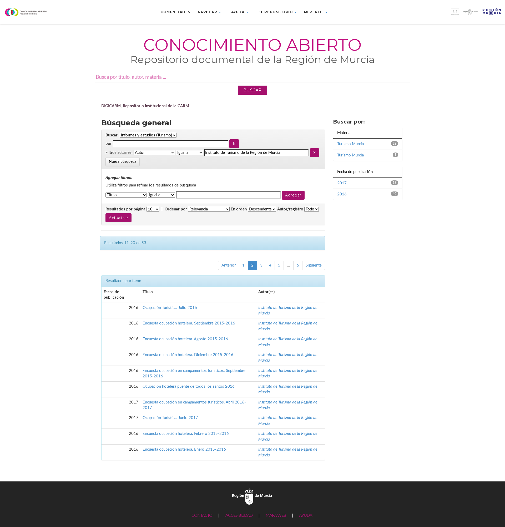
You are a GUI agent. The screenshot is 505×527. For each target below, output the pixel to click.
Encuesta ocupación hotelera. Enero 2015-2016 (184, 449)
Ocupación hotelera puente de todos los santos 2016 (189, 386)
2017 (342, 183)
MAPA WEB (276, 515)
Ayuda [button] (238, 12)
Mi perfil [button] (314, 12)
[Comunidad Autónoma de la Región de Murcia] (252, 496)
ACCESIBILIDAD (238, 515)
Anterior (228, 265)
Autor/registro (290, 209)
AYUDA (305, 515)
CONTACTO (201, 515)
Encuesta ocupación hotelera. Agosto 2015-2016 (185, 339)
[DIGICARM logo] (42, 12)
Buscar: (112, 135)
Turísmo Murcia (350, 155)
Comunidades (175, 12)
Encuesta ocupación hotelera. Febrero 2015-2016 (186, 434)
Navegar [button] (208, 12)
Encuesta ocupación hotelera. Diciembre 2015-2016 (188, 355)
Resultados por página (125, 209)
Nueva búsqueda (122, 162)
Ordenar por (176, 209)
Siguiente (314, 265)
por (108, 144)
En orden (239, 209)
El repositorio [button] (276, 12)
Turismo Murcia (350, 144)
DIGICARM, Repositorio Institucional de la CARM (145, 106)
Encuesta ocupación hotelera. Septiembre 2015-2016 (189, 323)
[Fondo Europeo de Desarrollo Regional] (442, 14)
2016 (342, 194)
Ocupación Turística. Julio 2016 (170, 308)
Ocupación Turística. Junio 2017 (170, 418)
